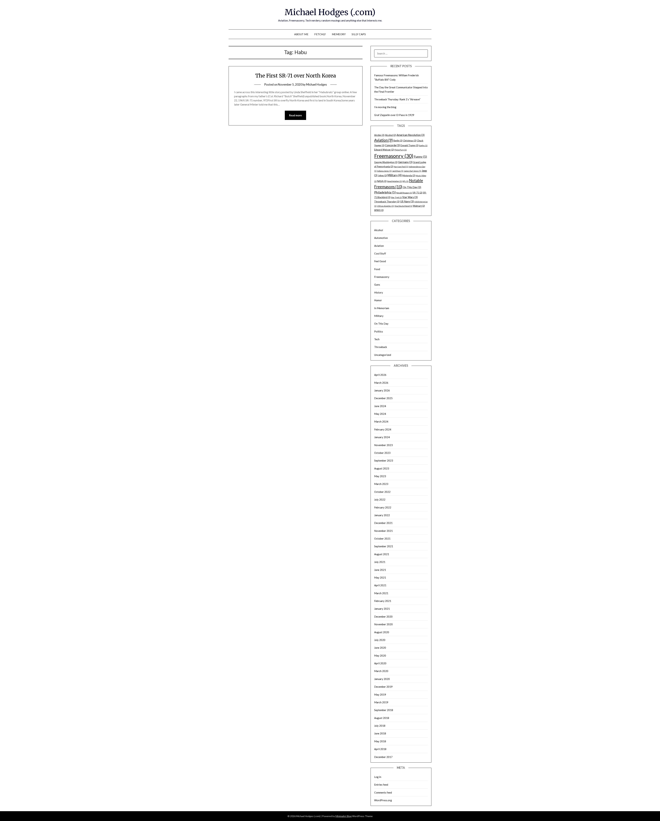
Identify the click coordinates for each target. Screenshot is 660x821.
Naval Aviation (394, 181)
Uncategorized (382, 354)
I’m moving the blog (385, 107)
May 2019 (380, 694)
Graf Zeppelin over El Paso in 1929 (394, 115)
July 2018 (379, 725)
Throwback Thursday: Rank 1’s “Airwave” (397, 99)
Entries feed (381, 784)
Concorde (392, 145)
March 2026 (381, 382)
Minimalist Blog (344, 816)
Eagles (423, 145)
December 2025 (383, 398)
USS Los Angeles (385, 206)
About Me (301, 34)
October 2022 (382, 491)
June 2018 (380, 733)
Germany (405, 162)
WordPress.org (383, 800)
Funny (420, 156)
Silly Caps (359, 34)
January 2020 (382, 678)
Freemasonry (393, 156)
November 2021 (383, 530)
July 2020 (379, 639)
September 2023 (383, 460)
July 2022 (379, 499)
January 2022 (382, 515)
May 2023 (380, 476)
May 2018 (380, 741)
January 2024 (382, 437)
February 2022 (382, 507)
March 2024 (381, 421)
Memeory (339, 34)
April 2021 (380, 585)
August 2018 (381, 717)
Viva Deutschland (403, 206)
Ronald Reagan (404, 193)
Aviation (383, 140)
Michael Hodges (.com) (330, 12)
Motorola (408, 175)
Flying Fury (400, 150)
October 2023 (382, 452)
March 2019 (381, 702)
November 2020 (383, 624)
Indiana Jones (384, 171)
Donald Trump (409, 145)
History (378, 292)
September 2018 (383, 710)
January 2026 (382, 390)
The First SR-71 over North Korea (295, 75)
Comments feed (383, 792)
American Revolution (411, 134)
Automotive (381, 237)
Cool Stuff (380, 253)
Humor (378, 300)
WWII (379, 210)
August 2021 (381, 554)
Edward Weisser (384, 149)
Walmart (419, 205)
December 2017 (383, 756)
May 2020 (380, 655)
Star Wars (410, 197)
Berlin (398, 140)
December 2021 (383, 522)
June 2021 (380, 569)
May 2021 (380, 577)
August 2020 (381, 632)
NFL (405, 181)
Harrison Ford (401, 166)
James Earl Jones (412, 171)
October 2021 (382, 538)
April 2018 (380, 749)
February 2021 (382, 600)
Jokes (382, 175)
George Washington (386, 162)
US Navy (407, 201)
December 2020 (383, 616)
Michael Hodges (316, 84)
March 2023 (381, 483)
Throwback (380, 346)
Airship (379, 135)
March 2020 (381, 671)
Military (395, 175)
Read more (295, 115)
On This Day (412, 187)
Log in (377, 776)
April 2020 (380, 663)
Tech (377, 339)
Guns (377, 284)
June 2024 (380, 406)
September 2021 (383, 546)
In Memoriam (381, 308)
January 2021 (382, 608)
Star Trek (396, 197)
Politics (378, 331)
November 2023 (383, 445)
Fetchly (320, 34)
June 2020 (380, 647)
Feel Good (380, 261)
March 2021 (381, 593)
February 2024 (382, 429)
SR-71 (417, 192)
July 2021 (379, 561)
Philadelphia (385, 192)
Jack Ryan (397, 171)
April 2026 (380, 374)
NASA (382, 181)
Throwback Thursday (387, 201)
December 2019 (383, 686)
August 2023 (381, 468)
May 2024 (380, 413)
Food (377, 269)
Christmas (409, 140)
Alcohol (390, 135)
